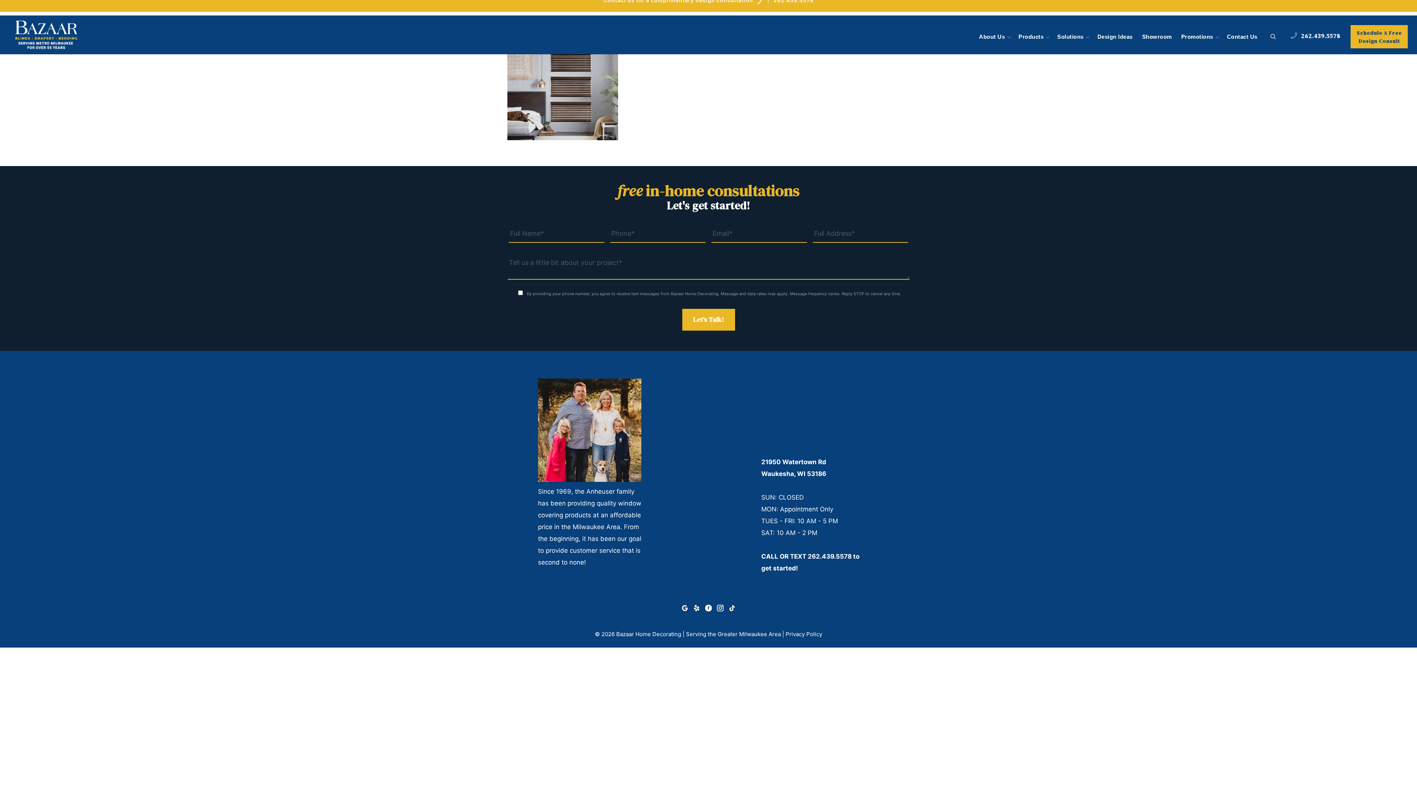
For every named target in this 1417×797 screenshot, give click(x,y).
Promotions (1197, 37)
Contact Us (1242, 37)
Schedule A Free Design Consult (1379, 37)
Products (1031, 37)
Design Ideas (1115, 37)
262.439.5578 (830, 556)
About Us (992, 37)
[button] (1273, 37)
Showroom (1157, 37)
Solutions (1070, 37)
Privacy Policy (804, 634)
